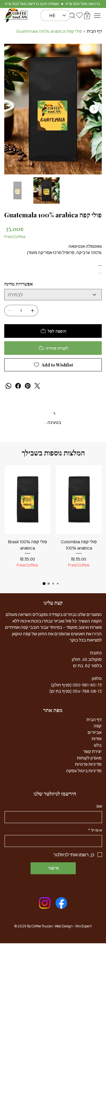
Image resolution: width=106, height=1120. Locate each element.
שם (99, 806)
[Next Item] (93, 109)
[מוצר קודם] (97, 499)
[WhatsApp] (8, 386)
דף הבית (93, 720)
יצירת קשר (92, 752)
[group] (53, 520)
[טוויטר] (37, 386)
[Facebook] (61, 903)
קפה (97, 726)
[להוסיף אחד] (32, 310)
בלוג (97, 745)
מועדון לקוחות (89, 758)
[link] (79, 572)
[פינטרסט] (27, 386)
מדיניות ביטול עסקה (83, 771)
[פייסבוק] (18, 386)
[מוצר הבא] (9, 499)
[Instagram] (44, 903)
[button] (72, 15)
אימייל (95, 830)
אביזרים (94, 733)
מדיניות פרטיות (88, 765)
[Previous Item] (12, 109)
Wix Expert (83, 926)
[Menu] (97, 15)
